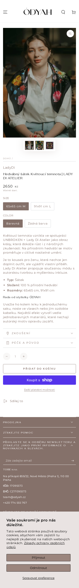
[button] (63, 12)
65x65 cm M (16, 206)
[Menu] (5, 12)
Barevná (12, 223)
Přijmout (38, 557)
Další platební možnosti (39, 389)
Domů (7, 158)
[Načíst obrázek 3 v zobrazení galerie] (49, 145)
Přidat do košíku (39, 368)
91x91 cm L (42, 206)
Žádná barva (38, 223)
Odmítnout (38, 568)
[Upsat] (73, 460)
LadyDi (9, 168)
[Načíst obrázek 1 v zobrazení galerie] (29, 145)
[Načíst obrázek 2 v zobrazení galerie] (39, 145)
